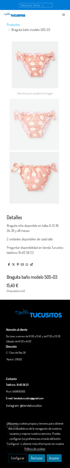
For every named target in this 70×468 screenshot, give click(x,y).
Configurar (17, 458)
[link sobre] (35, 316)
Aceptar (54, 458)
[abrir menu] (63, 14)
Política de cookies (34, 449)
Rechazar (37, 458)
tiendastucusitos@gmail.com (28, 398)
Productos (13, 25)
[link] (15, 14)
